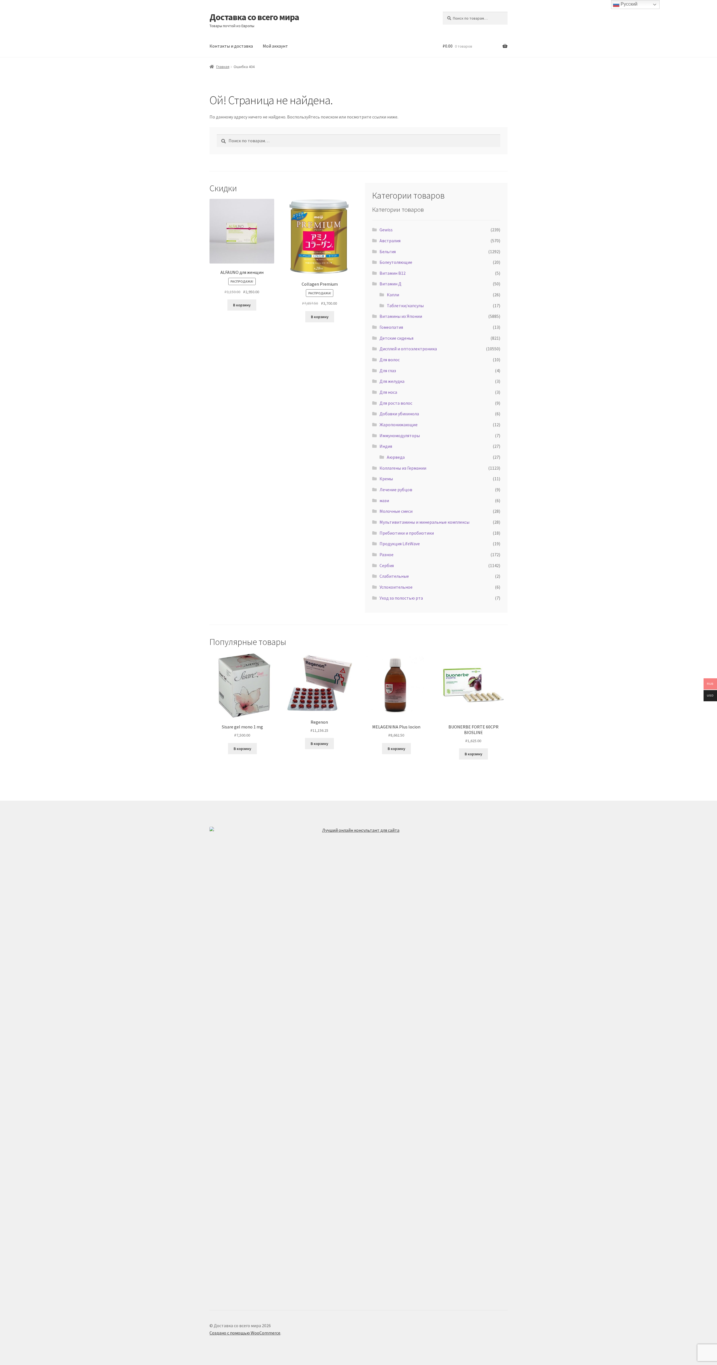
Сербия (387, 565)
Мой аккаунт (275, 46)
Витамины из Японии (401, 316)
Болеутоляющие (396, 262)
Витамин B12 (393, 273)
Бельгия (388, 251)
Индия (386, 446)
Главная (222, 66)
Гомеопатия (391, 327)
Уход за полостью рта (401, 598)
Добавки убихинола (399, 413)
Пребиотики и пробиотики (407, 533)
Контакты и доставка (231, 46)
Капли (393, 294)
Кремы (386, 478)
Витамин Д (390, 283)
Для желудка (392, 381)
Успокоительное (396, 587)
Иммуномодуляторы (400, 435)
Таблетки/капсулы (405, 305)
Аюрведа (396, 457)
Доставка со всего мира (254, 17)
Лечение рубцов (396, 489)
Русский (628, 4)
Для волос (390, 359)
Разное (387, 554)
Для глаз (388, 370)
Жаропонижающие (399, 424)
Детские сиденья (396, 338)
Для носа (388, 392)
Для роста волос (396, 403)
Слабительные (394, 576)
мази (384, 500)
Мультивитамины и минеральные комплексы (424, 522)
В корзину (242, 305)
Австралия (390, 240)
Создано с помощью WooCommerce (244, 1333)
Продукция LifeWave (400, 543)
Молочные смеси (396, 511)
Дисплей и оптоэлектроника (408, 348)
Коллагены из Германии (403, 468)
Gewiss (386, 229)
